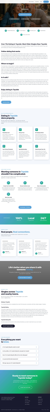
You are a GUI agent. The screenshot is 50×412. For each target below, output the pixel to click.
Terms (45, 409)
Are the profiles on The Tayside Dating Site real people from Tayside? (16, 351)
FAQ (41, 1)
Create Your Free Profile (25, 14)
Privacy (43, 409)
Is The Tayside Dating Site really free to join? (11, 347)
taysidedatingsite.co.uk (15, 409)
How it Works (31, 1)
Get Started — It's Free (25, 207)
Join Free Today (6, 102)
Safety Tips (40, 402)
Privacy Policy (40, 399)
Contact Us (40, 404)
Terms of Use (40, 400)
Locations (37, 1)
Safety (48, 409)
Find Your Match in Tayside (24, 277)
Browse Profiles (27, 400)
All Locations (27, 402)
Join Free (46, 1)
